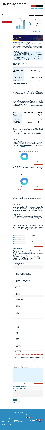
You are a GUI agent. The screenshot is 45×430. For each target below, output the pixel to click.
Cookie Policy (9, 424)
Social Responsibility (10, 415)
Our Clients (3, 414)
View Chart (15, 40)
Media (2, 415)
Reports (9, 411)
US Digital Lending (23, 146)
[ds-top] (37, 8)
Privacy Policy (3, 424)
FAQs (8, 417)
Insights (3, 418)
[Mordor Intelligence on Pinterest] (29, 417)
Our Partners (9, 414)
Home (2, 411)
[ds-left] (7, 22)
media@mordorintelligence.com (19, 421)
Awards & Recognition (4, 417)
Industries (3, 421)
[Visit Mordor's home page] (6, 0)
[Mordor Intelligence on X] (27, 417)
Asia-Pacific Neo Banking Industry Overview (17, 402)
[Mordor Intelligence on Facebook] (26, 417)
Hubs (8, 421)
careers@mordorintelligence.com (28, 414)
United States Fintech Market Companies (17, 407)
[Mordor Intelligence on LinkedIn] (25, 417)
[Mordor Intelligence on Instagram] (30, 417)
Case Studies (9, 418)
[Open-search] (43, 1)
